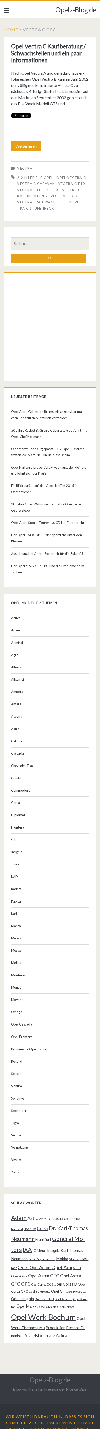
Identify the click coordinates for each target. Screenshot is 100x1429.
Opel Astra (19, 1276)
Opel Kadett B (44, 1299)
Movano (17, 1000)
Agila (14, 655)
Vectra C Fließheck (38, 190)
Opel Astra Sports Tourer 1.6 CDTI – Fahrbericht (47, 523)
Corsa (15, 803)
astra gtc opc (65, 1219)
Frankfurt (43, 1239)
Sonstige (17, 1098)
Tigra (15, 1123)
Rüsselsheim (35, 1335)
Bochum (30, 1229)
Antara (16, 704)
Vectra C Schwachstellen (44, 202)
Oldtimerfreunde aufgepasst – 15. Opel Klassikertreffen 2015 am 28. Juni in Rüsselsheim (48, 452)
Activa (16, 618)
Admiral (17, 642)
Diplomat (18, 815)
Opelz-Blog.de (75, 10)
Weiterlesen (27, 147)
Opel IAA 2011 (76, 1291)
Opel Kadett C (63, 1299)
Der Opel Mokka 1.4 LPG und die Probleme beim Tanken (47, 569)
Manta (16, 926)
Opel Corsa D (65, 1284)
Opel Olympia (47, 1306)
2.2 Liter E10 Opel (35, 177)
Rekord (16, 1061)
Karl (14, 914)
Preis (41, 1328)
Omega (16, 1012)
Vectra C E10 (71, 184)
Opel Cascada (21, 1024)
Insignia (16, 852)
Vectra (24, 168)
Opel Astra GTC (43, 1275)
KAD (14, 877)
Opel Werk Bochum (43, 1316)
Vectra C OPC (65, 196)
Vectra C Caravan (36, 184)
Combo (16, 778)
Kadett (16, 889)
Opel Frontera (21, 1037)
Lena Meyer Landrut (41, 1259)
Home (11, 29)
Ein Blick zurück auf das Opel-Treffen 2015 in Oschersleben (44, 489)
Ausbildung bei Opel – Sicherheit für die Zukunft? (47, 554)
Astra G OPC (47, 1218)
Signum (16, 1086)
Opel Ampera (66, 1267)
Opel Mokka (27, 1306)
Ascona (16, 716)
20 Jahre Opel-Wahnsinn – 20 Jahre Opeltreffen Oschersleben (47, 507)
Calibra (16, 741)
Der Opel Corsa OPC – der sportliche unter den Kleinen (46, 538)
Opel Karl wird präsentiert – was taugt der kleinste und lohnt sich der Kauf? (48, 470)
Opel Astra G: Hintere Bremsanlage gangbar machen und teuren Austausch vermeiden (47, 415)
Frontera (17, 827)
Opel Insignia (22, 1298)
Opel (23, 1267)
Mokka (16, 963)
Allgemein (18, 679)
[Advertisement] (50, 328)
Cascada (17, 753)
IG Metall (39, 1251)
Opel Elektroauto (39, 1291)
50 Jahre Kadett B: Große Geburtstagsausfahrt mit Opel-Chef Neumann (49, 433)
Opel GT (58, 1291)
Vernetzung (19, 1147)
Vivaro (16, 1160)
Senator (17, 1074)
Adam (15, 630)
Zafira (15, 1172)
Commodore (20, 790)
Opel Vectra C (71, 177)
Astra (15, 729)
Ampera (17, 692)
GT (13, 839)
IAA (27, 1250)
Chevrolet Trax (22, 766)
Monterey (18, 975)
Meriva (16, 938)
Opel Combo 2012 (42, 1284)
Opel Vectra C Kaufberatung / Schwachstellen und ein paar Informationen (48, 53)
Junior (15, 864)
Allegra (16, 667)
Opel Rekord (66, 1307)
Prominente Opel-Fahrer (29, 1049)
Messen (17, 950)
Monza (16, 987)
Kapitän (17, 901)
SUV (52, 1336)
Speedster (18, 1111)
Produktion (55, 1327)
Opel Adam (40, 1267)
